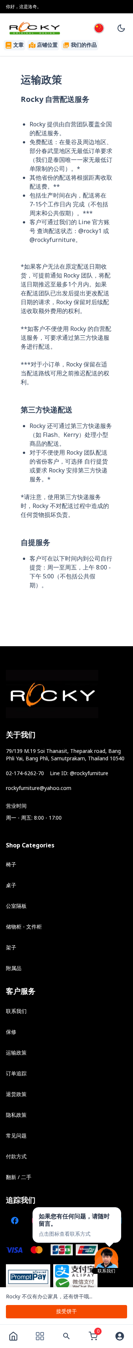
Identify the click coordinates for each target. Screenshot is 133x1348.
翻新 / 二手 (18, 1177)
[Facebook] (15, 1220)
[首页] (13, 1336)
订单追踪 (16, 1074)
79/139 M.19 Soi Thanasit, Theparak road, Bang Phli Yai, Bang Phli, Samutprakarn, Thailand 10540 (65, 755)
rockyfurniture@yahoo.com (38, 788)
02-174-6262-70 (25, 773)
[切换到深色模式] (121, 28)
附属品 (13, 968)
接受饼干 (66, 1311)
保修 (11, 1032)
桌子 (11, 885)
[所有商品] (40, 1336)
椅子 (11, 865)
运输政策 (16, 1053)
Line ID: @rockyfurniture (79, 773)
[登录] (120, 1336)
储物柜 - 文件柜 (24, 927)
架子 (11, 948)
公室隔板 (16, 906)
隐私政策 (16, 1115)
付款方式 (16, 1157)
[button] (77, 1225)
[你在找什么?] (66, 1336)
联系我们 (16, 1011)
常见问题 (16, 1136)
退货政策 (16, 1094)
